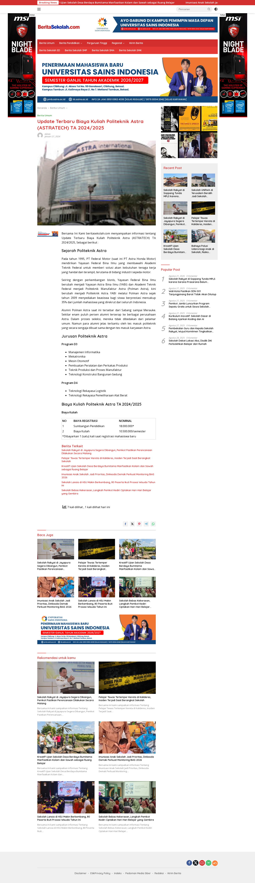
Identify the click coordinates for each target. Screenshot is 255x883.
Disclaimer (81, 873)
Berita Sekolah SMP (76, 50)
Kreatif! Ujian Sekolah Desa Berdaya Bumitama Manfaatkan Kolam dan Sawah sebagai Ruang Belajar (107, 468)
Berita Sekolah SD (49, 50)
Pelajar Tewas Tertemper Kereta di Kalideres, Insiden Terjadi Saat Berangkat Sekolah (106, 460)
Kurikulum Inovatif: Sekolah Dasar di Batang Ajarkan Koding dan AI (190, 317)
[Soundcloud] (215, 863)
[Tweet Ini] (132, 524)
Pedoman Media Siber (138, 873)
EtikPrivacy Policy (100, 873)
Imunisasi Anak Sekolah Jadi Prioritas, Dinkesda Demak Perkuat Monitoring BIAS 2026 (187, 2)
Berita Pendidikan (69, 43)
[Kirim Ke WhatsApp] (153, 524)
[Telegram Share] (146, 524)
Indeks (118, 873)
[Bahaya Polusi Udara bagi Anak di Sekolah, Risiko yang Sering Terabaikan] (203, 236)
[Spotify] (208, 863)
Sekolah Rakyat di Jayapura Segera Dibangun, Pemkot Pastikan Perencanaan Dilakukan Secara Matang (107, 452)
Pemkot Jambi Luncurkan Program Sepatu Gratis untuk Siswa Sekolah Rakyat (189, 305)
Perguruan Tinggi (97, 43)
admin (47, 134)
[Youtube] (202, 863)
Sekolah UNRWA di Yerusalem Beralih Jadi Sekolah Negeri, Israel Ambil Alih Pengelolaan (203, 193)
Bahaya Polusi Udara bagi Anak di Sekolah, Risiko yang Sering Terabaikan (203, 249)
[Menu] (39, 9)
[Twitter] (195, 863)
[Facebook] (189, 863)
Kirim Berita (136, 43)
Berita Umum (46, 43)
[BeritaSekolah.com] (59, 26)
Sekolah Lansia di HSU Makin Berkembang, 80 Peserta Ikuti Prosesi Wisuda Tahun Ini (108, 484)
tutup (32, 15)
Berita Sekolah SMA (103, 50)
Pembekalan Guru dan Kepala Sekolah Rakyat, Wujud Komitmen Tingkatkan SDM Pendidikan (191, 330)
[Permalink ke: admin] (40, 135)
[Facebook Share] (125, 524)
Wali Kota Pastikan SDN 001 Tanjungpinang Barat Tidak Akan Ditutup (192, 293)
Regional (117, 43)
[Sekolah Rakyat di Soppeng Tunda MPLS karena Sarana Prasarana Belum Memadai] (175, 180)
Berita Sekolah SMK (130, 50)
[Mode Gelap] (216, 9)
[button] (209, 9)
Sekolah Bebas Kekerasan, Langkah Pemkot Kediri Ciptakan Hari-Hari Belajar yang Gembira (106, 492)
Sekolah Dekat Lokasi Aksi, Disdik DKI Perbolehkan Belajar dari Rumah (190, 342)
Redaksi (159, 873)
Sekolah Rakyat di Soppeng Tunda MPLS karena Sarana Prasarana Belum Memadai (174, 193)
